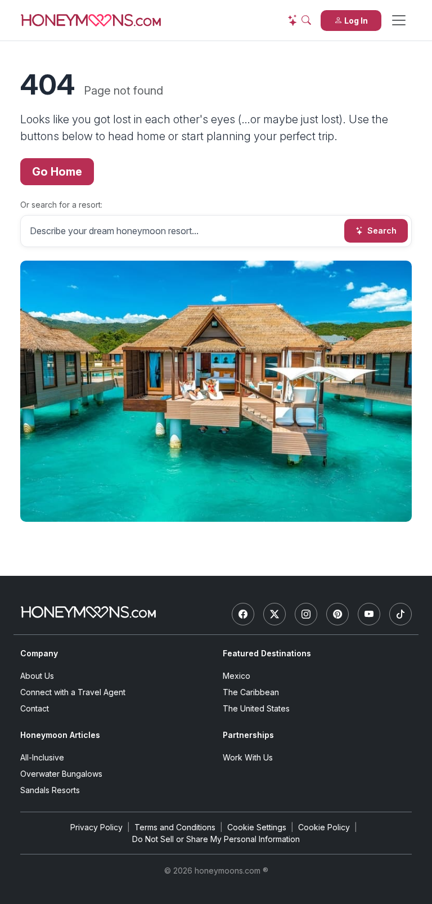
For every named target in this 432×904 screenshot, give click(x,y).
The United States (256, 708)
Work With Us (248, 757)
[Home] (88, 612)
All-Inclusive (42, 757)
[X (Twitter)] (274, 614)
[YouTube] (369, 614)
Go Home (57, 171)
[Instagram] (306, 614)
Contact (34, 708)
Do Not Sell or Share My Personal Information (216, 839)
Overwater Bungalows (61, 773)
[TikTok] (400, 614)
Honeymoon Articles (60, 735)
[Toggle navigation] (399, 20)
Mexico (236, 676)
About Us (37, 676)
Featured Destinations (267, 653)
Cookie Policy (324, 827)
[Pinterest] (337, 614)
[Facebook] (243, 614)
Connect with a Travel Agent (72, 692)
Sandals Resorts (50, 790)
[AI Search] (299, 20)
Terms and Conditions (174, 827)
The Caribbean (251, 692)
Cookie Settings (256, 827)
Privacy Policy (96, 827)
